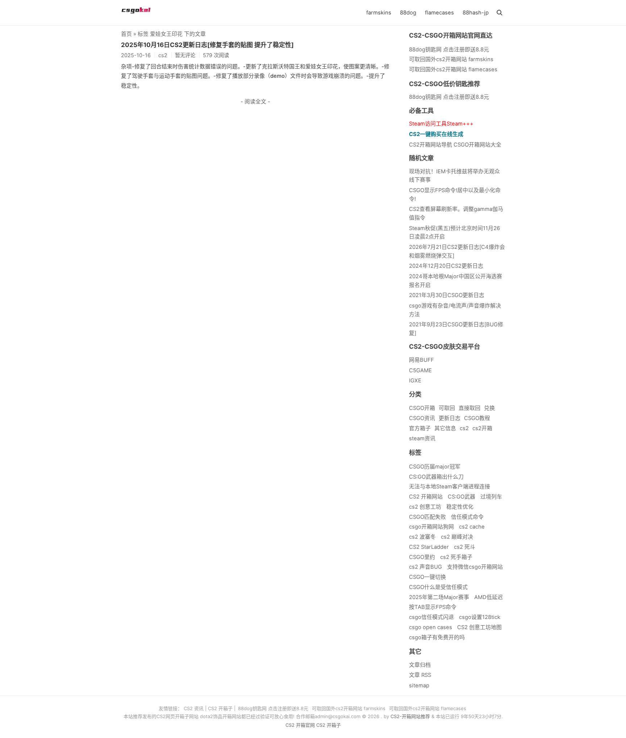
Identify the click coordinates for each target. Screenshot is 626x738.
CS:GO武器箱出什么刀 (436, 477)
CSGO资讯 (422, 418)
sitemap (419, 685)
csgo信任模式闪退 (431, 617)
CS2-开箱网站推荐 (410, 716)
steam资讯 (422, 438)
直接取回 (469, 408)
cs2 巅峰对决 (457, 537)
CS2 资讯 (194, 708)
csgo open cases (430, 627)
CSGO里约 (422, 557)
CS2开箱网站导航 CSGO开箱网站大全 (455, 144)
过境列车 (491, 496)
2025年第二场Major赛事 (439, 597)
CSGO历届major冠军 (434, 466)
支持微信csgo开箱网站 (475, 567)
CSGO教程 (477, 418)
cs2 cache (472, 526)
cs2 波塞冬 (422, 537)
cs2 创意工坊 (425, 507)
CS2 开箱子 (220, 708)
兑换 (489, 408)
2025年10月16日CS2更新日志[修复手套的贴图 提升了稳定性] (207, 44)
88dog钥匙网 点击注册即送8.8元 (449, 97)
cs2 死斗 (464, 547)
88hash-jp (476, 12)
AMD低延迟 (488, 597)
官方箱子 (420, 428)
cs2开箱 (482, 428)
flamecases (439, 12)
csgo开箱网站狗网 (431, 526)
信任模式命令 (467, 517)
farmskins (378, 12)
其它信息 (445, 428)
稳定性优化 (459, 507)
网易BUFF (421, 360)
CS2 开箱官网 (300, 725)
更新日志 (449, 418)
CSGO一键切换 (427, 577)
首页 (126, 34)
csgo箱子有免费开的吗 (437, 637)
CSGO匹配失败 (427, 517)
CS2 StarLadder (429, 547)
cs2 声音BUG (425, 567)
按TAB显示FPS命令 (432, 607)
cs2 (464, 428)
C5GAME (420, 370)
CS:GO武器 (461, 496)
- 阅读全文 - (255, 101)
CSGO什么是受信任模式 (438, 587)
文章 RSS (420, 675)
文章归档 (420, 665)
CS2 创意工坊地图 (479, 627)
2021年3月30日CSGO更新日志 (446, 295)
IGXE (415, 380)
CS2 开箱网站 (426, 496)
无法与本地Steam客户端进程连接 (449, 486)
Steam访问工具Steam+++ (441, 123)
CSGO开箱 (422, 408)
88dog (408, 12)
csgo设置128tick (479, 617)
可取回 (447, 408)
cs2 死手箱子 (456, 557)
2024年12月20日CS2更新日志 (446, 266)
